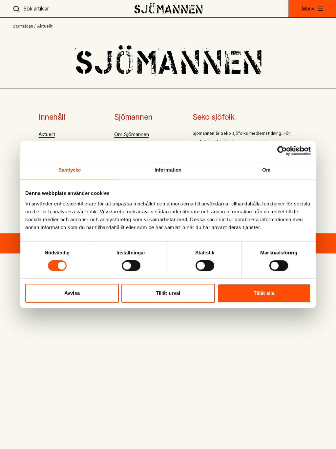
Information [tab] (168, 170)
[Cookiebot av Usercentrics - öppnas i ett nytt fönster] (282, 151)
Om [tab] (266, 170)
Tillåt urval (168, 293)
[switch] (131, 265)
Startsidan (23, 26)
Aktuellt (44, 26)
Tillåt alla (264, 293)
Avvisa (72, 293)
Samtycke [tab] (69, 170)
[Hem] (168, 8)
